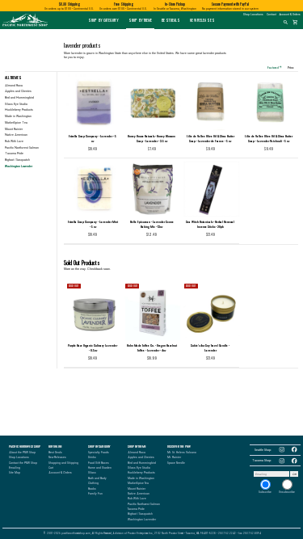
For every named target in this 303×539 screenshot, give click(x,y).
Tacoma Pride (14, 153)
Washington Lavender (142, 519)
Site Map (14, 472)
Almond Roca (14, 85)
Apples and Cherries (18, 91)
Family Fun (95, 493)
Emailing (14, 468)
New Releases (202, 20)
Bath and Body (97, 478)
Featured (274, 67)
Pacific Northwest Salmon (22, 147)
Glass (92, 472)
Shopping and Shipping (63, 463)
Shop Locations (253, 14)
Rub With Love (14, 141)
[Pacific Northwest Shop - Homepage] (25, 26)
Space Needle (176, 463)
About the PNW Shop (22, 452)
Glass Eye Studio (16, 104)
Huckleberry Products (19, 110)
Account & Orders (290, 14)
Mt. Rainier (174, 457)
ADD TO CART (98, 150)
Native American (16, 135)
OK (294, 474)
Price (292, 67)
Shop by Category (103, 20)
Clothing (93, 483)
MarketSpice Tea (16, 122)
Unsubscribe (287, 492)
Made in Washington (18, 116)
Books (92, 489)
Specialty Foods (98, 452)
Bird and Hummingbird (19, 97)
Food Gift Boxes (98, 463)
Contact (271, 14)
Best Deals (171, 20)
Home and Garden (100, 468)
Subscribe (265, 492)
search (285, 22)
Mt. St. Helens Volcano (181, 452)
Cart (50, 468)
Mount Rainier (14, 129)
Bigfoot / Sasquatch (17, 160)
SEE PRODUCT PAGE (92, 359)
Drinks (92, 457)
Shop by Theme (140, 20)
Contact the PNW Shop (23, 463)
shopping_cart (295, 22)
